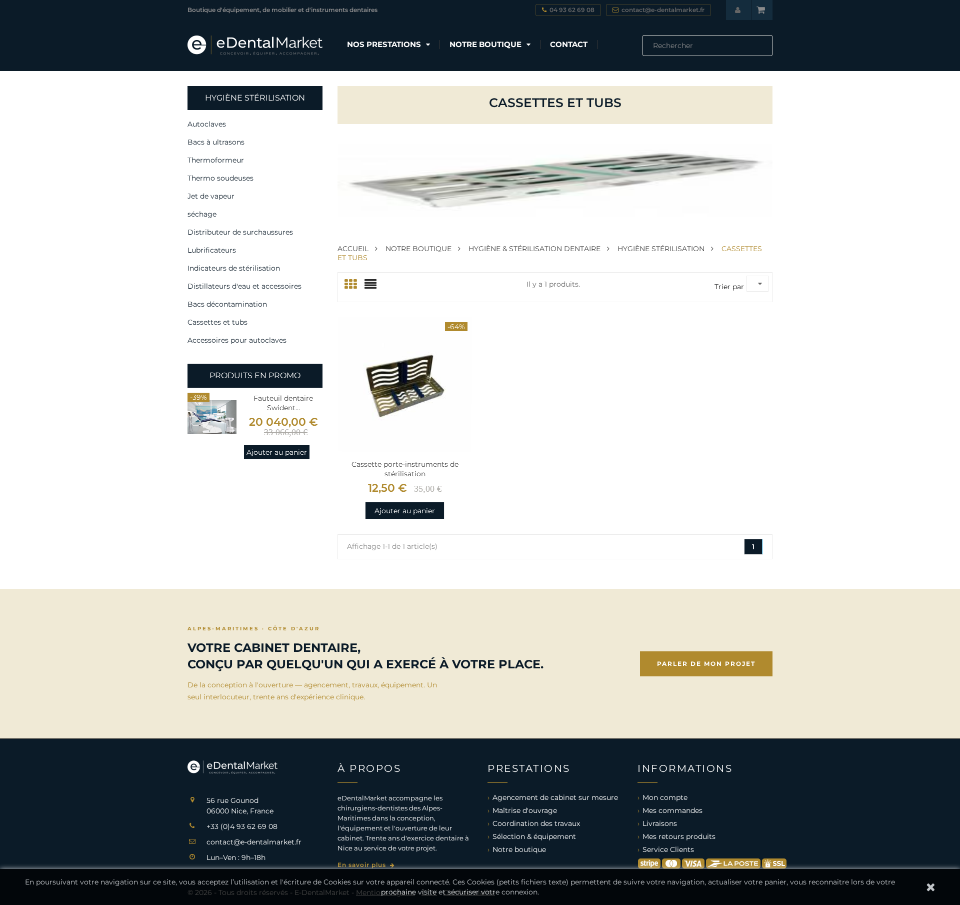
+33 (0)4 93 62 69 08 (242, 826)
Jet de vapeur (211, 196)
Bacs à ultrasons (216, 142)
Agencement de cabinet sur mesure (555, 797)
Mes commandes (672, 810)
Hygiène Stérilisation (255, 98)
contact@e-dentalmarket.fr (254, 841)
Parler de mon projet (706, 663)
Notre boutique (519, 849)
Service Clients (668, 849)
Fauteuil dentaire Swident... (283, 403)
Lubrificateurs (212, 250)
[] (769, 53)
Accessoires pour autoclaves (237, 340)
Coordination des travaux (536, 823)
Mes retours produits (679, 836)
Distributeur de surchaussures (240, 232)
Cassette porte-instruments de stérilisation (405, 469)
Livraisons (659, 823)
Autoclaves (207, 124)
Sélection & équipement (534, 836)
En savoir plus (363, 864)
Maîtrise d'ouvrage (524, 810)
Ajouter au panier (276, 452)
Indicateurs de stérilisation (234, 268)
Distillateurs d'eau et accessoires (245, 286)
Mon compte (665, 797)
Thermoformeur (216, 160)
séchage (202, 214)
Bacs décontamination (227, 304)
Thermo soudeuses (221, 178)
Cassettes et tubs (218, 322)
